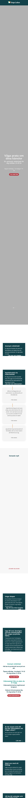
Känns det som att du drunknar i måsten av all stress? (14, 512)
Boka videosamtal (14, 695)
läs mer (8, 488)
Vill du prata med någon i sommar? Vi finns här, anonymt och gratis (13, 481)
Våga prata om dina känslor (14, 157)
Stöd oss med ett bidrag (11, 764)
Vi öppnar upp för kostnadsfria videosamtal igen (11, 551)
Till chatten (14, 174)
